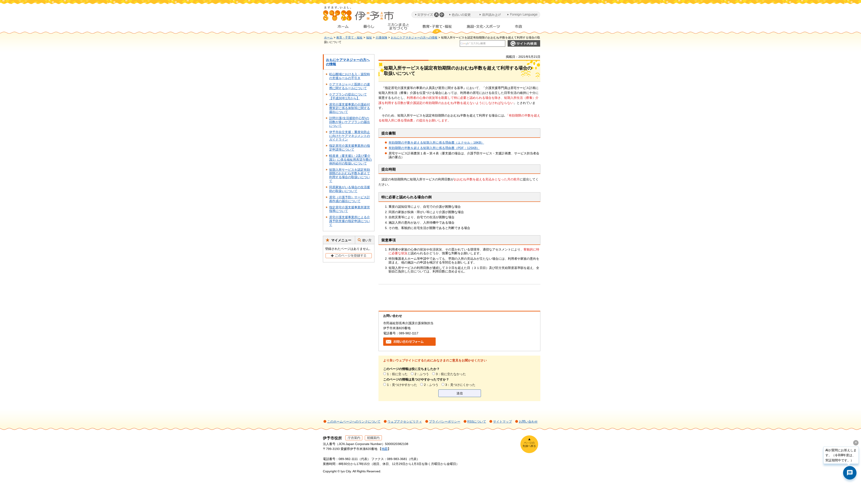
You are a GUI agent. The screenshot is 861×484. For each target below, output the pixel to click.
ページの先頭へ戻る (529, 444)
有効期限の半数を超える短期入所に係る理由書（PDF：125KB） (434, 148)
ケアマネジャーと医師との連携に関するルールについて (349, 86)
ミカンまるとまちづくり (398, 27)
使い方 (367, 240)
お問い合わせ (528, 421)
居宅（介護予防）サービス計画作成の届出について (349, 199)
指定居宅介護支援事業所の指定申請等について (349, 147)
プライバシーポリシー (444, 421)
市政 (522, 27)
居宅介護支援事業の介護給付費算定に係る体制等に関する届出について (349, 108)
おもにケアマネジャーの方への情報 (414, 37)
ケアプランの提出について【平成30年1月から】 (348, 96)
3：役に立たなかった (451, 374)
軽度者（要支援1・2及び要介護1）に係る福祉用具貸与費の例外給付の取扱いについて (350, 159)
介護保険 (381, 37)
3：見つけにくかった (460, 385)
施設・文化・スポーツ (483, 27)
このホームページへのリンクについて (353, 421)
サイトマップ (502, 421)
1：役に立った (397, 374)
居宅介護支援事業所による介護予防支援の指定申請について (349, 221)
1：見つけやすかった (402, 385)
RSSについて (476, 421)
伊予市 (359, 15)
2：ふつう (422, 374)
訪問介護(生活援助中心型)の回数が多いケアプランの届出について (349, 121)
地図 (384, 449)
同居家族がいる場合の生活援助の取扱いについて (349, 189)
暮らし (369, 27)
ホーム (339, 27)
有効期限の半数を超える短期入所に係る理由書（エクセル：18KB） (436, 142)
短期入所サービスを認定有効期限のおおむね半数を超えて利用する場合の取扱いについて (349, 175)
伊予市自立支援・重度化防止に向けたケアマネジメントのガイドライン (349, 135)
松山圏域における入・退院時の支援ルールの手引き (349, 76)
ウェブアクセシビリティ (404, 421)
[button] (436, 14)
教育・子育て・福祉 (437, 27)
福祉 (369, 37)
